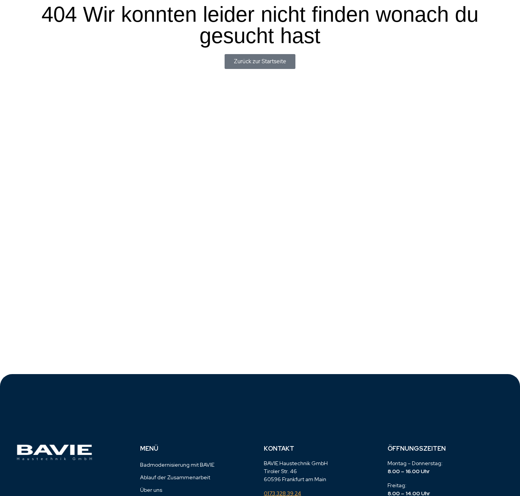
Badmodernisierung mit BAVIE (177, 464)
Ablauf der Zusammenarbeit (175, 477)
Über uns (151, 489)
